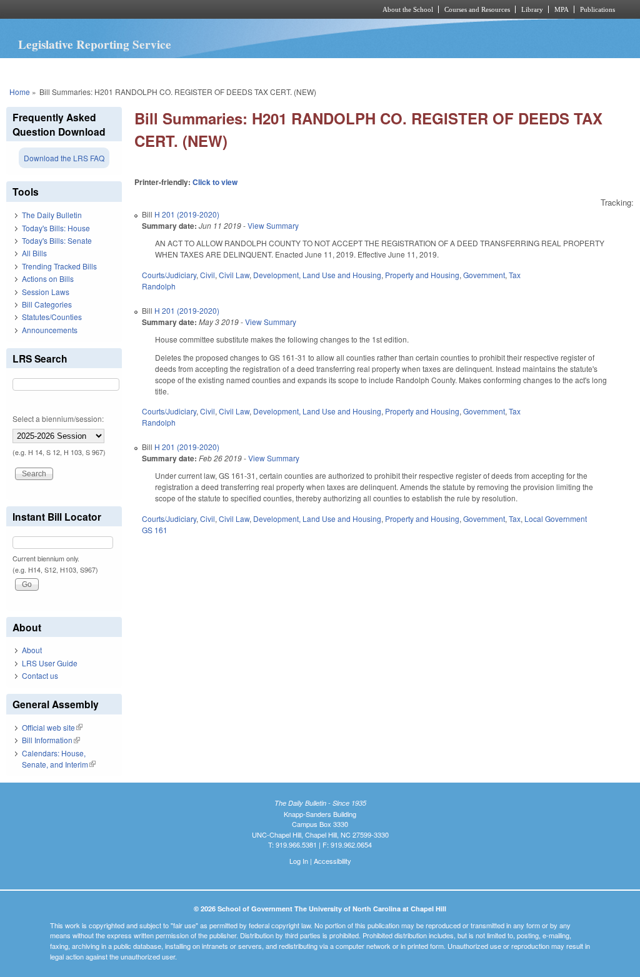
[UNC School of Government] (154, 9)
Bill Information (51, 739)
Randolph (159, 286)
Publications (597, 9)
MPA (561, 9)
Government (484, 274)
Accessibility (332, 861)
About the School (407, 9)
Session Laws (45, 291)
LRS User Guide (50, 663)
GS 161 (155, 529)
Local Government (555, 518)
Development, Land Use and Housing (317, 274)
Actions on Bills (48, 278)
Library (532, 9)
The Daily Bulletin (52, 214)
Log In (298, 861)
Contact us (40, 675)
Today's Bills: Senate (57, 240)
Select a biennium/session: (58, 418)
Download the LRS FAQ (64, 158)
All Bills (34, 253)
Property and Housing (422, 274)
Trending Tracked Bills (59, 266)
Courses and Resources (477, 9)
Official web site (52, 727)
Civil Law (234, 274)
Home (19, 91)
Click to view (215, 182)
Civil (207, 274)
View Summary (273, 225)
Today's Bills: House (56, 228)
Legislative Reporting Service (94, 44)
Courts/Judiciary (169, 274)
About (32, 649)
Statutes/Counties (52, 316)
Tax (515, 274)
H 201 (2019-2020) (186, 214)
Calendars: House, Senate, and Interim (59, 758)
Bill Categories (47, 304)
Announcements (50, 329)
